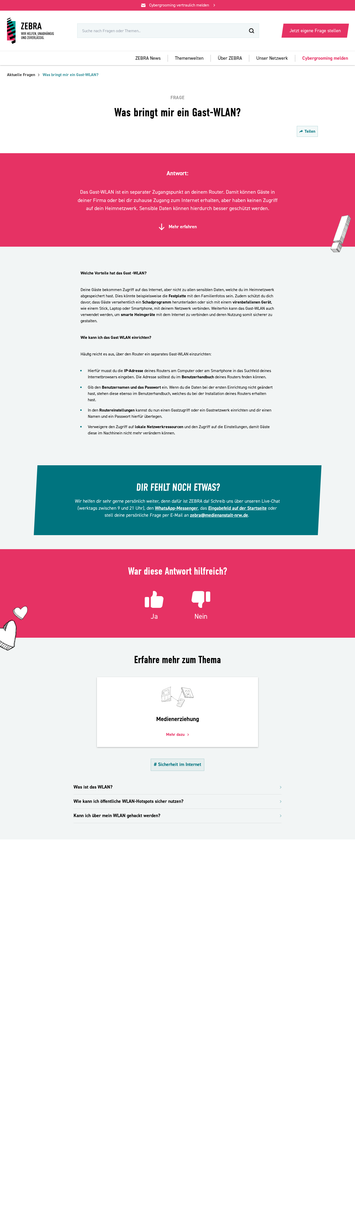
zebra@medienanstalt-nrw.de (219, 515)
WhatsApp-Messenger (176, 508)
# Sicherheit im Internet (177, 765)
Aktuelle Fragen (21, 74)
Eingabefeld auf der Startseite (237, 508)
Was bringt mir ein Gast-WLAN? (70, 74)
